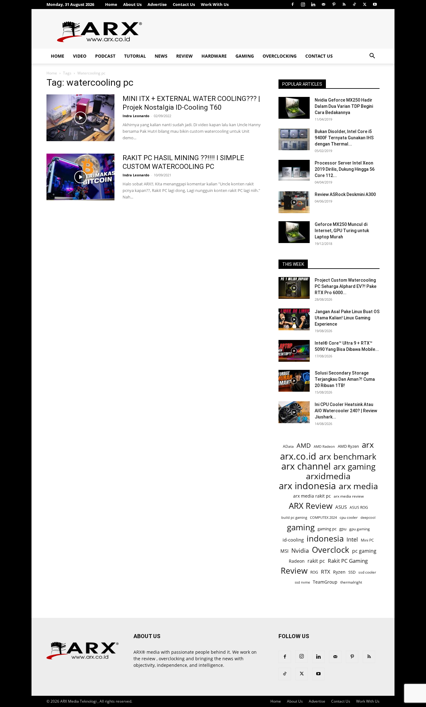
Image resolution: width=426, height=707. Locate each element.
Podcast (105, 56)
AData (288, 446)
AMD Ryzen (348, 446)
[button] (372, 57)
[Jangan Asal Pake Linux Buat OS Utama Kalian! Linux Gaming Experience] (294, 319)
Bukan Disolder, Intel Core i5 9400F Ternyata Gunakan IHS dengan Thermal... (344, 137)
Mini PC (367, 539)
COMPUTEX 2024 (323, 517)
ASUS (341, 507)
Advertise (157, 4)
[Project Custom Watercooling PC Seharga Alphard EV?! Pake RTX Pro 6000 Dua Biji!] (294, 288)
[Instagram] (302, 4)
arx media (358, 486)
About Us (132, 4)
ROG (314, 572)
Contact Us (184, 4)
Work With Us (215, 4)
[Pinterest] (333, 4)
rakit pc (316, 560)
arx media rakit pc (312, 496)
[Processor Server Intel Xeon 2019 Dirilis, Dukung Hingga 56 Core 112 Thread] (294, 171)
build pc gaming (294, 517)
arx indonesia (307, 486)
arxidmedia (328, 476)
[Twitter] (364, 4)
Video (79, 56)
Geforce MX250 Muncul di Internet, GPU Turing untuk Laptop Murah (342, 230)
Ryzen (339, 572)
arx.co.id (298, 456)
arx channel (306, 466)
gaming (301, 527)
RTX (325, 571)
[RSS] (344, 4)
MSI (284, 551)
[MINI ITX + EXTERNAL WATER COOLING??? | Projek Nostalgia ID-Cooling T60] (80, 117)
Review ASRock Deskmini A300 (345, 194)
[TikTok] (354, 4)
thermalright (351, 582)
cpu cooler (349, 517)
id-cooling (293, 540)
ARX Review (310, 506)
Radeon (297, 561)
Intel (352, 539)
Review (184, 56)
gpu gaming (359, 528)
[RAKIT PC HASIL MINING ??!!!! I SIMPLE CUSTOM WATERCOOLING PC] (80, 177)
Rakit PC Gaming (348, 560)
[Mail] (323, 4)
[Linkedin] (313, 4)
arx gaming (354, 466)
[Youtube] (375, 4)
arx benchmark (347, 456)
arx (368, 445)
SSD (352, 572)
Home (111, 4)
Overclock (330, 550)
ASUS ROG (359, 507)
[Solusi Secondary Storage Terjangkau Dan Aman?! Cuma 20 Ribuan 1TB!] (294, 381)
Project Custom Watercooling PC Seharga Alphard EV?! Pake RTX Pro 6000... (345, 286)
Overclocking (280, 56)
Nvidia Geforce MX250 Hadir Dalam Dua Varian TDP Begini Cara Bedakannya (344, 106)
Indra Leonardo (136, 115)
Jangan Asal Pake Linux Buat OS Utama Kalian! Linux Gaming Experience (347, 318)
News (161, 56)
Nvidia (300, 550)
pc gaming (364, 551)
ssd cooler (367, 572)
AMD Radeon (324, 446)
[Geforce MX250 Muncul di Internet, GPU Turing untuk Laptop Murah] (294, 232)
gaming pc (326, 529)
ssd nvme (302, 582)
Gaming (244, 56)
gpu (342, 529)
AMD (304, 445)
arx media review (349, 496)
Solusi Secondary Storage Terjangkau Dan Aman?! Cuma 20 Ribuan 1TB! (345, 379)
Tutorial (135, 56)
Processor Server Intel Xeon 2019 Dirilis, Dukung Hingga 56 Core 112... (345, 169)
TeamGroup (325, 582)
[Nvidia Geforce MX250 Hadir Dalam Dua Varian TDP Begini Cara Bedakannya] (294, 108)
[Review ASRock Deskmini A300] (294, 202)
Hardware (214, 56)
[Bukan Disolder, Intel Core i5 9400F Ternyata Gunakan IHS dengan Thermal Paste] (294, 139)
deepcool (368, 517)
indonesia (325, 538)
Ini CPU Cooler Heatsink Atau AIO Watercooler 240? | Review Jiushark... (346, 410)
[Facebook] (292, 4)
